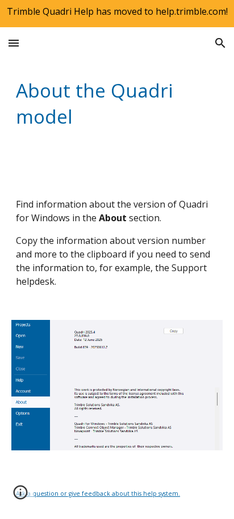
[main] (117, 103)
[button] (13, 42)
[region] (117, 13)
